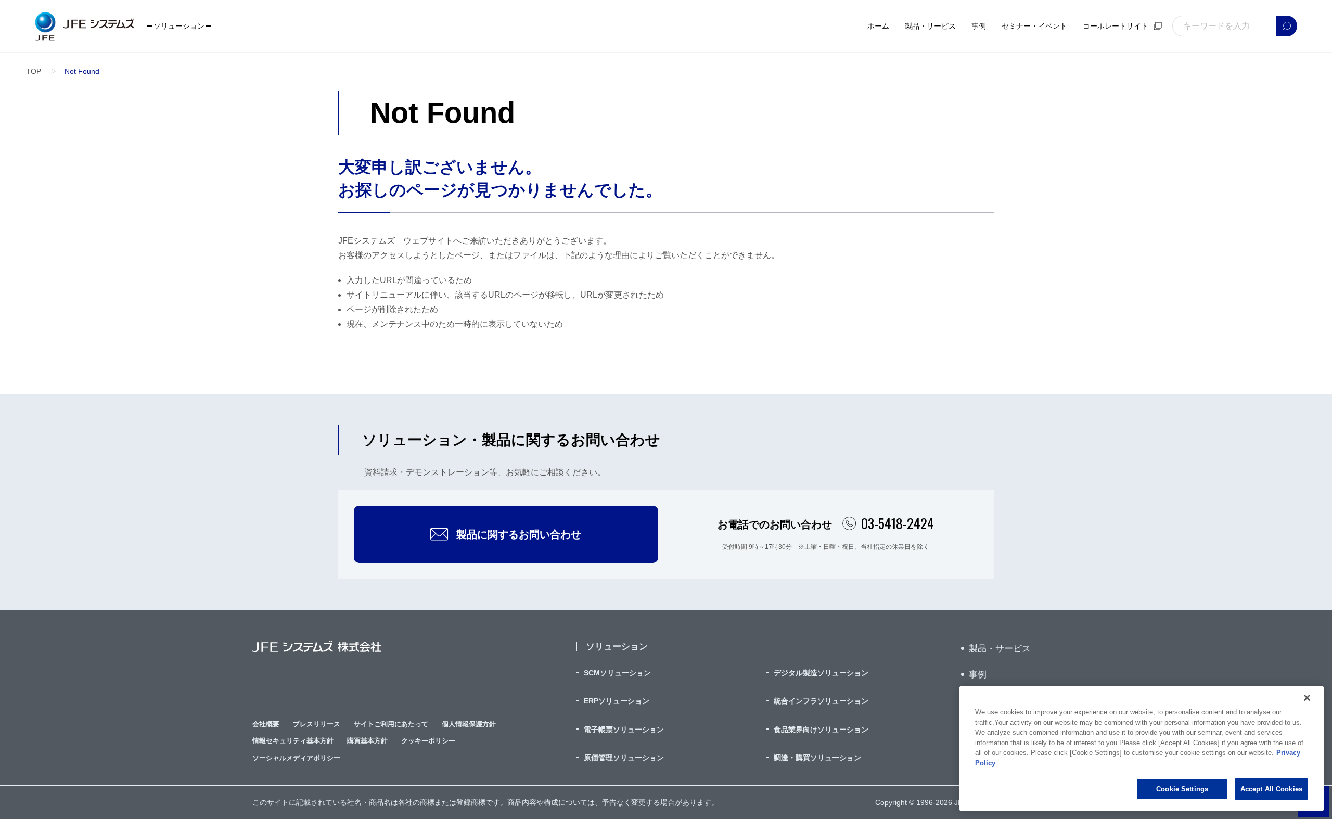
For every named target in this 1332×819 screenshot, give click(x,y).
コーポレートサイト (1115, 26)
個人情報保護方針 (469, 724)
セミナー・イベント (1034, 26)
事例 (978, 26)
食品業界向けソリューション (821, 729)
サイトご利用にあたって (391, 724)
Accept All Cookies (1271, 789)
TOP (33, 71)
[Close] (1307, 697)
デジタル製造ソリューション (821, 673)
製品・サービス (930, 26)
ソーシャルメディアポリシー (296, 758)
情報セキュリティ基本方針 (293, 741)
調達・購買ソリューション (817, 757)
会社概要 (265, 724)
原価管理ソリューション (624, 757)
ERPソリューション (616, 701)
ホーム (878, 26)
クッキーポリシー (428, 741)
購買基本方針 (367, 741)
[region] (1141, 748)
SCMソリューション (617, 673)
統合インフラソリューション (821, 701)
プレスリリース (316, 724)
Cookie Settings (1182, 789)
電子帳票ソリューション (624, 729)
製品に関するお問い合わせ (518, 534)
